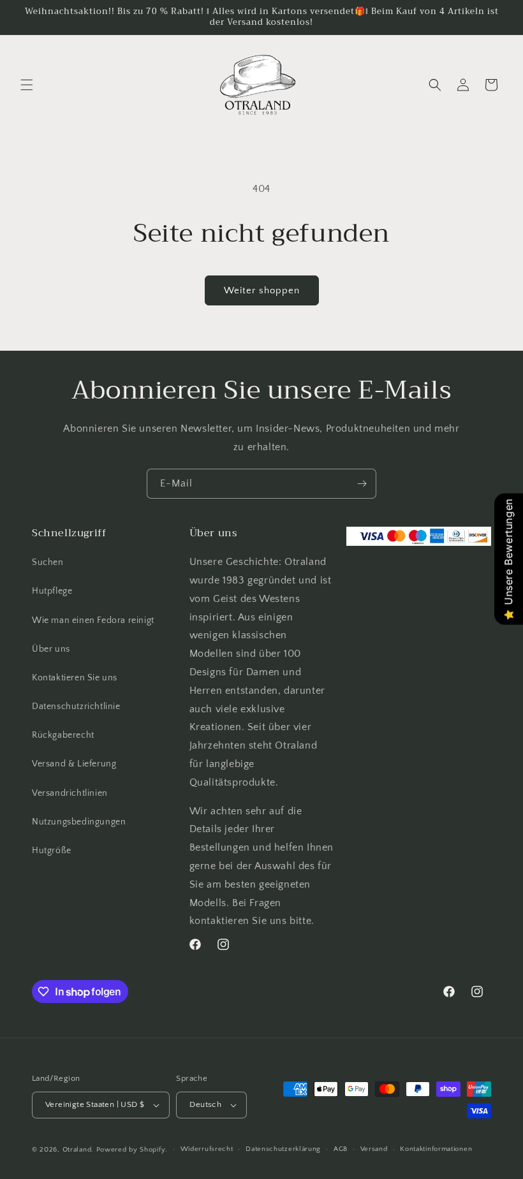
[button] (27, 85)
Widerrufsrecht (206, 1149)
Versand (374, 1149)
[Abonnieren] (362, 484)
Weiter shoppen (262, 290)
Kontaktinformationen (436, 1149)
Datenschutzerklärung (283, 1149)
